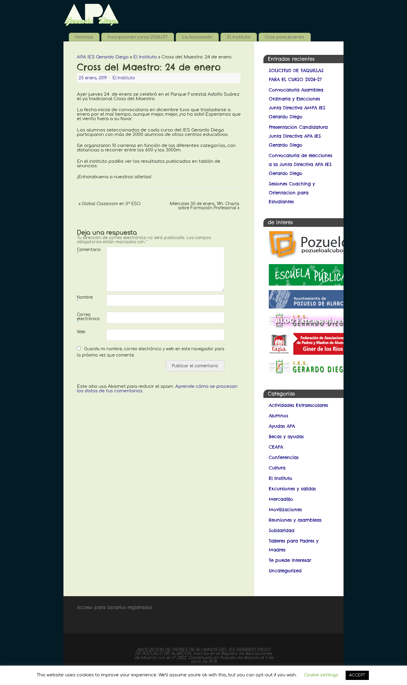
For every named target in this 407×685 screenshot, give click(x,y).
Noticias (84, 37)
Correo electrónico (84, 318)
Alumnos (278, 416)
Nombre (84, 299)
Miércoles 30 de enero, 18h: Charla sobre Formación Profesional (204, 206)
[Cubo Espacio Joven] (310, 258)
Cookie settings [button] (321, 675)
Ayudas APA (282, 426)
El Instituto (239, 37)
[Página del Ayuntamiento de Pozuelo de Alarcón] (310, 307)
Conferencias (284, 457)
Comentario (84, 251)
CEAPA (276, 447)
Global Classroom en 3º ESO (110, 204)
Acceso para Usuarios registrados (114, 607)
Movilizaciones (285, 509)
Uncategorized (285, 571)
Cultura (277, 468)
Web (81, 332)
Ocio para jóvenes (284, 37)
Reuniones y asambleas (295, 520)
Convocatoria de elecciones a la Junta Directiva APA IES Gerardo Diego (300, 164)
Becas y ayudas (286, 436)
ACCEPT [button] (357, 675)
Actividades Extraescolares (298, 405)
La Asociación (197, 37)
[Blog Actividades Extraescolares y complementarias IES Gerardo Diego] (310, 327)
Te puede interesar (290, 560)
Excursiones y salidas (292, 489)
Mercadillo (281, 499)
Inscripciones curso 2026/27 (137, 37)
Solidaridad (281, 530)
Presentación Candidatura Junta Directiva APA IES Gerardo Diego (298, 136)
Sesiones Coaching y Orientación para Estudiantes (292, 192)
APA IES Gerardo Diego (103, 57)
